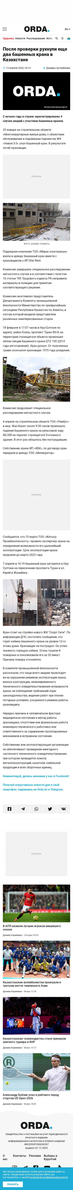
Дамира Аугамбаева (58, 68)
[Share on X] (50, 809)
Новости (20, 38)
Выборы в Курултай (50, 1157)
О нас (5, 1157)
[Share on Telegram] (23, 809)
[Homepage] (36, 29)
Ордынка (8, 38)
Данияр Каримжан (12, 935)
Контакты (19, 1155)
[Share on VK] (63, 809)
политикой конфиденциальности (48, 1177)
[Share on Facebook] (9, 809)
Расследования (36, 38)
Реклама (35, 1155)
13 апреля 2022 (15, 68)
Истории (51, 38)
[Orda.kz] (36, 1130)
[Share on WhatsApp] (36, 809)
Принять (13, 1184)
